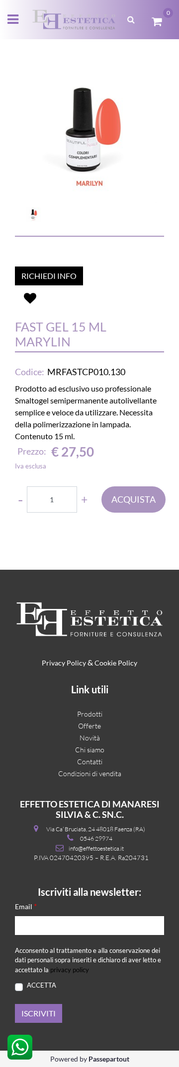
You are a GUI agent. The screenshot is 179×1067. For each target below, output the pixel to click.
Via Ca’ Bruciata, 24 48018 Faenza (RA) (95, 829)
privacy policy (69, 970)
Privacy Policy (64, 663)
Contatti (89, 761)
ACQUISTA (133, 499)
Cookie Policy (115, 663)
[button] (89, 136)
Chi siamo (89, 749)
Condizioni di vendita (89, 773)
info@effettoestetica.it (96, 848)
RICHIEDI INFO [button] (49, 275)
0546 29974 (96, 838)
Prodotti (89, 714)
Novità (90, 738)
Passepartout (109, 1059)
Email (26, 906)
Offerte (89, 726)
